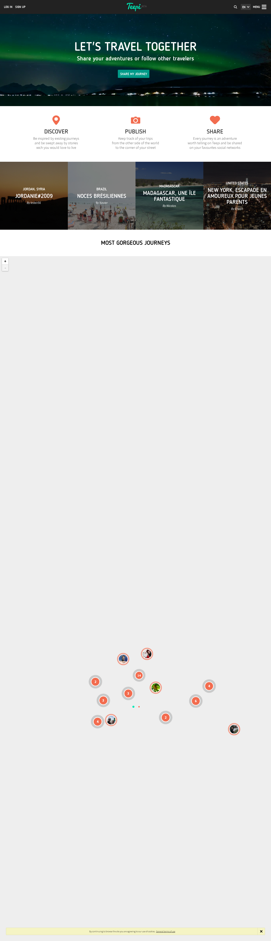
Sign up (20, 7)
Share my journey (133, 74)
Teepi (135, 7)
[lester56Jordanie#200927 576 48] (156, 688)
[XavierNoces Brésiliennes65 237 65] (111, 720)
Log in (8, 7)
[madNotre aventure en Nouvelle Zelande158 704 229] (234, 729)
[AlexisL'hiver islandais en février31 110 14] (123, 659)
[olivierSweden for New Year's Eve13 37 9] (147, 654)
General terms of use (165, 931)
